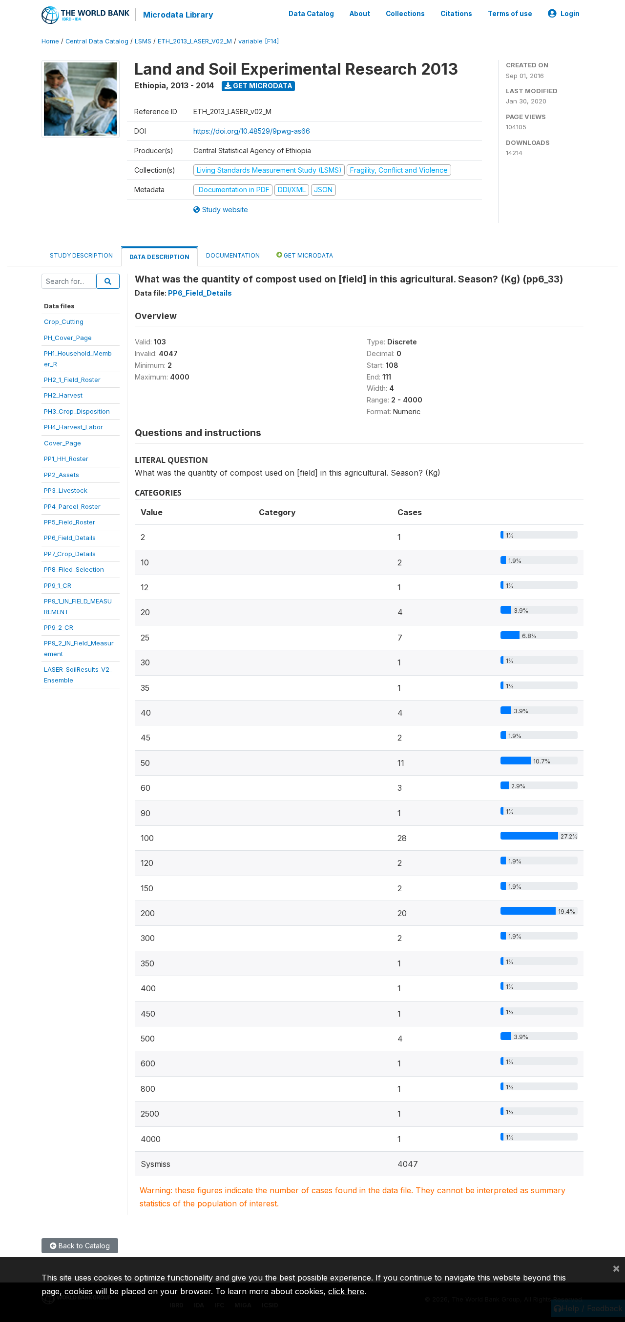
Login (570, 14)
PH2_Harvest (63, 395)
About (360, 14)
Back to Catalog (83, 1246)
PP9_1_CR (57, 585)
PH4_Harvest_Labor (73, 427)
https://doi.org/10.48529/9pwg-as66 (251, 131)
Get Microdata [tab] (307, 255)
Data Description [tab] (159, 256)
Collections (405, 14)
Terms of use (510, 14)
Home (50, 41)
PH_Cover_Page (68, 337)
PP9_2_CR (58, 627)
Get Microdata (261, 85)
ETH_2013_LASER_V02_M (195, 41)
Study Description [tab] (81, 255)
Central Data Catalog (96, 41)
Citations (456, 14)
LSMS (143, 41)
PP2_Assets (61, 475)
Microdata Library (178, 15)
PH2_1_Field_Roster (72, 379)
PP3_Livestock (65, 490)
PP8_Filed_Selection (74, 569)
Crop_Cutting (63, 321)
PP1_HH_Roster (66, 458)
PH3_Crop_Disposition (77, 411)
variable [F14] (258, 41)
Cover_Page (62, 443)
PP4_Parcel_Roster (72, 506)
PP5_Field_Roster (69, 522)
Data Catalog (311, 14)
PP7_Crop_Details (70, 554)
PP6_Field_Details (70, 537)
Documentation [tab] (233, 255)
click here (346, 1291)
